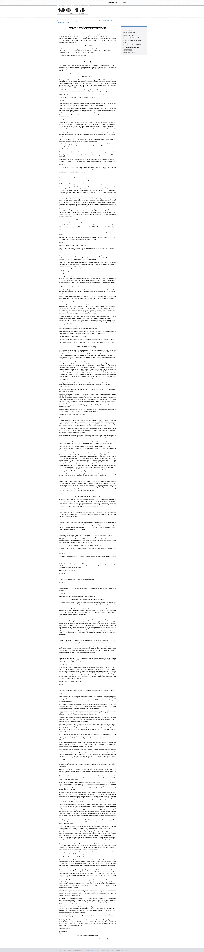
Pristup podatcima (90, 950)
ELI (98, 950)
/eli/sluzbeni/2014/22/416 (132, 47)
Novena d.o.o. (125, 950)
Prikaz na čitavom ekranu (129, 52)
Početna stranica (126, 2)
